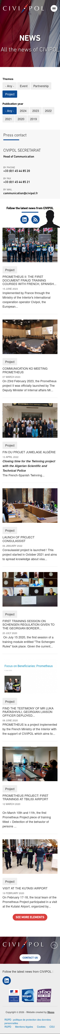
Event (24, 86)
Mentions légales (24, 1026)
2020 (21, 119)
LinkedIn (24, 219)
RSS (35, 219)
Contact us (30, 957)
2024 (23, 110)
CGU (52, 1026)
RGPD (7, 1026)
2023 (35, 110)
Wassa (50, 1012)
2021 (8, 119)
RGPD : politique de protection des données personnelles (27, 1021)
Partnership (41, 86)
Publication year (12, 103)
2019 (33, 119)
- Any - (9, 86)
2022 (48, 110)
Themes (7, 79)
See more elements (30, 917)
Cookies (41, 1026)
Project (9, 94)
